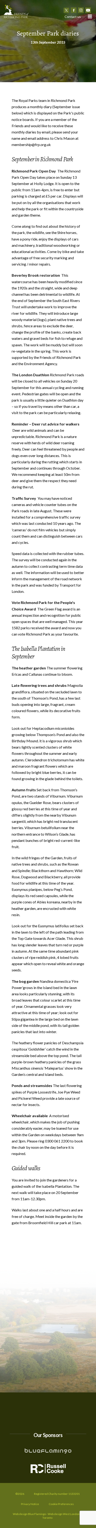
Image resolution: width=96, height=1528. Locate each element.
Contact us (73, 17)
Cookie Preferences (61, 1504)
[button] (90, 16)
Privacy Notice (30, 1504)
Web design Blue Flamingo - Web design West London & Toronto (47, 1515)
